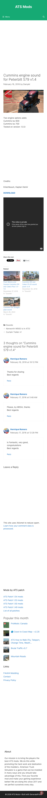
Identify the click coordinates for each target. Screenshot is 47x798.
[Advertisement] (23, 48)
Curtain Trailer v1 (14, 332)
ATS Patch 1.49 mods (13, 607)
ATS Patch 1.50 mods (13, 604)
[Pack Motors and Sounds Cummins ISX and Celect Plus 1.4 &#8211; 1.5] (11, 276)
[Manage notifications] (41, 793)
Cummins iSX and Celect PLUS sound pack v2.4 (29, 284)
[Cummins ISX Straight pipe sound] (11, 301)
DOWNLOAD (9, 193)
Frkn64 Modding (11, 673)
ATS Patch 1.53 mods (13, 600)
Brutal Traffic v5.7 (19, 648)
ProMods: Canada (19, 623)
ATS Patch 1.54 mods (13, 597)
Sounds (9, 325)
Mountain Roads (18, 656)
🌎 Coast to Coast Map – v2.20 (25, 632)
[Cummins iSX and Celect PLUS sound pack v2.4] (30, 276)
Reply (9, 381)
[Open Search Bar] (43, 16)
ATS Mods (23, 7)
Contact (7, 676)
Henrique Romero (18, 359)
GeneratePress (36, 794)
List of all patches (11, 611)
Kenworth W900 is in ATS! (18, 328)
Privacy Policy (9, 680)
